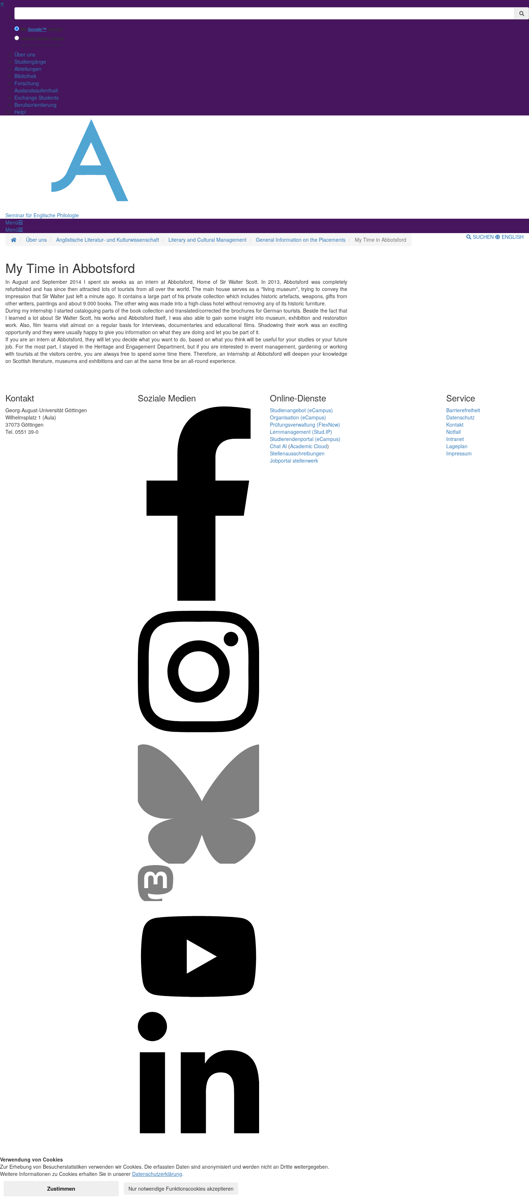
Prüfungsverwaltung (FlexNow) (305, 424)
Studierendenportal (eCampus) (305, 438)
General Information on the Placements (300, 239)
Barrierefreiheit (463, 410)
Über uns (24, 54)
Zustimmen (61, 1188)
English (512, 236)
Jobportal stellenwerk (294, 460)
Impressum (459, 453)
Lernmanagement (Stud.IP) (301, 431)
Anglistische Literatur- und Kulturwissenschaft (107, 239)
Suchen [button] (483, 236)
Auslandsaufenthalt (36, 90)
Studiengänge (30, 61)
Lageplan (456, 446)
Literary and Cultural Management (207, 239)
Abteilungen (27, 68)
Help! (20, 111)
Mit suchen (42, 29)
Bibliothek (25, 75)
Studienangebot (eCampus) (301, 410)
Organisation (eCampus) (298, 417)
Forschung (26, 83)
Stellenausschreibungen (297, 453)
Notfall (453, 431)
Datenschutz (460, 417)
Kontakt (455, 424)
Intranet (455, 438)
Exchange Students (36, 97)
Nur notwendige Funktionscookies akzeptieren (181, 1188)
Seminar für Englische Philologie (42, 215)
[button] (14, 222)
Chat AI (278, 446)
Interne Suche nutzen (42, 39)
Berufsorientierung (35, 104)
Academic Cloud (308, 446)
